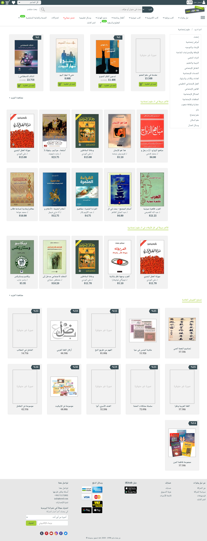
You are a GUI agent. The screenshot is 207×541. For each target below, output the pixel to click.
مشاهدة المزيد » (16, 98)
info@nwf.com (61, 499)
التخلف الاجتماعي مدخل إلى (55, 277)
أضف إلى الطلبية (150, 84)
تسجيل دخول (197, 2)
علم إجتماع (194, 115)
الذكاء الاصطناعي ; (26, 76)
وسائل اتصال (193, 125)
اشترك (31, 523)
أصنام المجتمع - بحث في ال (119, 209)
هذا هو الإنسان (119, 150)
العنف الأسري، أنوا (103, 406)
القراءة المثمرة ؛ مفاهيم (87, 209)
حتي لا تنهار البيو (67, 75)
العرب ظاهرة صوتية (152, 209)
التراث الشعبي (193, 58)
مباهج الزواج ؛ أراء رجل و (152, 150)
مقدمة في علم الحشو (148, 75)
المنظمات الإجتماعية (190, 99)
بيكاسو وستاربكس (22, 277)
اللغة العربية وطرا (182, 406)
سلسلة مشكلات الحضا (142, 406)
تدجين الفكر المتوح (107, 76)
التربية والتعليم (193, 63)
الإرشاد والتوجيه (192, 47)
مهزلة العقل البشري (22, 150)
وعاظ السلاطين (87, 150)
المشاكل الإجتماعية (191, 94)
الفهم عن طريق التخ (103, 350)
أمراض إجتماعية (192, 42)
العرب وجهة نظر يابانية (120, 277)
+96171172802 (61, 495)
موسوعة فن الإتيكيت (64, 406)
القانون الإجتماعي (192, 89)
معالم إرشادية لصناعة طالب (22, 209)
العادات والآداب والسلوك (189, 79)
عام (197, 110)
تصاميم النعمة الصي (182, 349)
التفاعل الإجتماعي (191, 68)
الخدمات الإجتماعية (191, 73)
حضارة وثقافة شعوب (190, 105)
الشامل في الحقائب (25, 350)
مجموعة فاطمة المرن (182, 462)
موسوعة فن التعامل (24, 406)
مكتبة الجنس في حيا (143, 350)
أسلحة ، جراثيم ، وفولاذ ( (54, 150)
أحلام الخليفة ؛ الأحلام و (54, 209)
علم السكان (194, 120)
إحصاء (196, 37)
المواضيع (198, 29)
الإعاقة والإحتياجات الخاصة (187, 53)
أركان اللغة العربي (64, 350)
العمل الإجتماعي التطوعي (188, 84)
